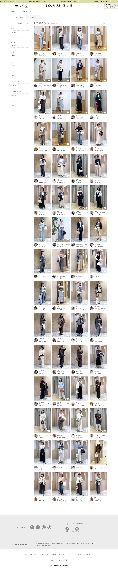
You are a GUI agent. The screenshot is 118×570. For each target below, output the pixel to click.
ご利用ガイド (87, 554)
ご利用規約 (61, 554)
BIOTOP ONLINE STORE (86, 543)
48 (75, 506)
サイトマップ (70, 554)
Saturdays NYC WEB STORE (72, 543)
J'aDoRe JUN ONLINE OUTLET (57, 543)
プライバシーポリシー (44, 554)
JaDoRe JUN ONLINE (59, 5)
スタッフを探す (33, 17)
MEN (13, 36)
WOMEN (14, 32)
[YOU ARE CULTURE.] (59, 560)
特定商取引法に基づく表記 (30, 554)
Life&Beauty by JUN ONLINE (42, 543)
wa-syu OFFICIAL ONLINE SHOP (43, 545)
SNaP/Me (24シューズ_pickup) (28, 11)
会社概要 (54, 554)
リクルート (78, 554)
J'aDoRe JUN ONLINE (15, 11)
